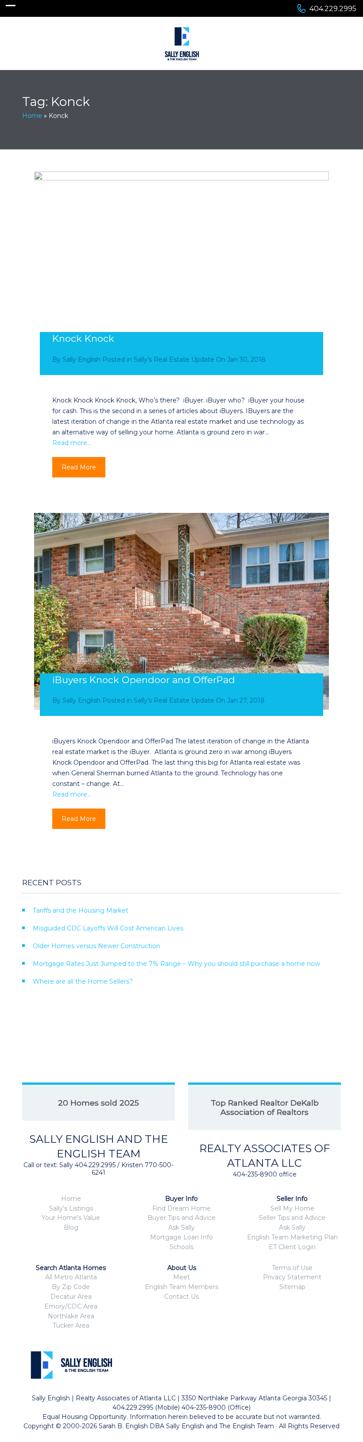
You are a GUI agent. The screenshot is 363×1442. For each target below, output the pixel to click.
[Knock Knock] (181, 270)
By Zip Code (71, 1287)
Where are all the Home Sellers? (83, 981)
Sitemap (292, 1287)
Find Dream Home (181, 1208)
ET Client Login (292, 1247)
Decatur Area (71, 1297)
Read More (79, 467)
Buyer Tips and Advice (181, 1218)
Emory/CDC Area (70, 1306)
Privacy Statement (292, 1277)
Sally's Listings (71, 1208)
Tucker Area (71, 1325)
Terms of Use (292, 1268)
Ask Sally (181, 1227)
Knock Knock (83, 338)
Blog (71, 1227)
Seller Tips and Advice (292, 1218)
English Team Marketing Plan (292, 1237)
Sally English (81, 359)
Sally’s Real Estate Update (174, 359)
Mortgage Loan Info (181, 1237)
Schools (181, 1247)
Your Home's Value (71, 1218)
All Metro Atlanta (71, 1277)
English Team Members (181, 1287)
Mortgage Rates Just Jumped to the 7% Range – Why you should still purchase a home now (176, 964)
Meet (181, 1277)
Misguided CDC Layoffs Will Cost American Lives (108, 928)
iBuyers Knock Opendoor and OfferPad (143, 679)
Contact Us (181, 1297)
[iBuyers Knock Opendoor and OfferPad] (181, 611)
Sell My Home (292, 1208)
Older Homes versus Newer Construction (96, 946)
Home (32, 116)
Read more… (71, 443)
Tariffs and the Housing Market (80, 910)
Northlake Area (71, 1316)
